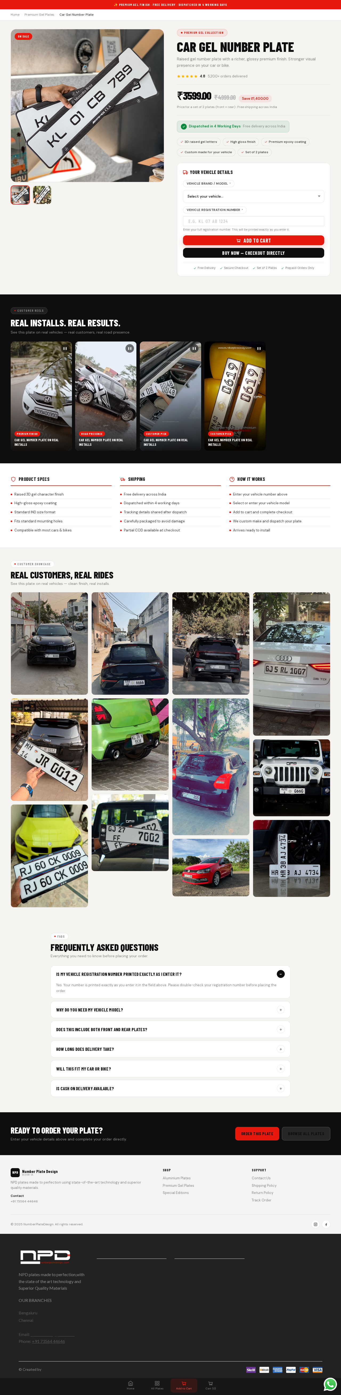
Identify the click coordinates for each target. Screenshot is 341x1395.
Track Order (261, 1200)
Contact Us (261, 1178)
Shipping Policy (264, 1185)
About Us (183, 1278)
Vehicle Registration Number (215, 210)
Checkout (183, 1288)
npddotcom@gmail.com (53, 1334)
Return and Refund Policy (109, 1301)
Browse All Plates (306, 1133)
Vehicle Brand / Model (209, 183)
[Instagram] (315, 1224)
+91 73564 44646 (24, 1201)
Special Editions (176, 1192)
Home (15, 15)
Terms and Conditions (107, 1318)
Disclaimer (106, 1268)
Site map (182, 1297)
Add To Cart (257, 240)
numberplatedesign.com (62, 1369)
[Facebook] (326, 1224)
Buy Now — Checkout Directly (253, 253)
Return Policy (262, 1192)
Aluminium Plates (177, 1178)
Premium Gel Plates (39, 15)
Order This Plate (257, 1133)
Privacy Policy (110, 1278)
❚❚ (65, 348)
